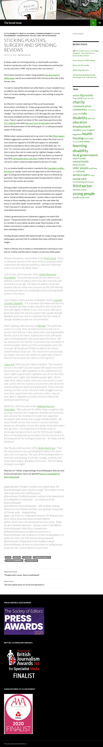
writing (83, 190)
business (91, 98)
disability (80, 118)
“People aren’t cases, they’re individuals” (22, 573)
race (74, 171)
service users (81, 175)
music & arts (79, 164)
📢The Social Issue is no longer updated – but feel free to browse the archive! (86, 53)
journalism (85, 141)
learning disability (42, 557)
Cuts (6, 33)
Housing (31, 33)
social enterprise (80, 182)
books (85, 98)
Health (22, 33)
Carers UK (9, 364)
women (76, 189)
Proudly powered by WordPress (15, 744)
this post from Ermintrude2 (37, 123)
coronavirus (91, 110)
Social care (35, 36)
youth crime (84, 197)
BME (81, 98)
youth (76, 197)
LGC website (10, 123)
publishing (93, 168)
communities (80, 109)
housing (27, 557)
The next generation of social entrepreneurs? (24, 583)
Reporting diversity (81, 70)
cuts (8, 557)
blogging (75, 98)
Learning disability (45, 33)
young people (84, 193)
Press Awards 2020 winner (84, 60)
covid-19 (76, 114)
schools (80, 171)
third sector (82, 185)
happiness (77, 134)
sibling (92, 175)
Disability (14, 33)
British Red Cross (46, 447)
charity (79, 102)
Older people (23, 36)
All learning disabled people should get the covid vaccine (85, 76)
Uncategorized (49, 36)
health (17, 557)
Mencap (41, 325)
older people (31, 560)
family (84, 130)
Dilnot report (58, 136)
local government (14, 560)
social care (80, 179)
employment (82, 126)
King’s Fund (50, 258)
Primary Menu (100, 23)
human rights (89, 138)
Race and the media (81, 65)
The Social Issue (13, 22)
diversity (91, 118)
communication (82, 106)
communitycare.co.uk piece (25, 158)
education (80, 122)
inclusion (76, 142)
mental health (81, 161)
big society (86, 95)
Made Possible (79, 158)
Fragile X (91, 130)
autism (76, 95)
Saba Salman (25, 55)
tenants (91, 182)
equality (77, 129)
